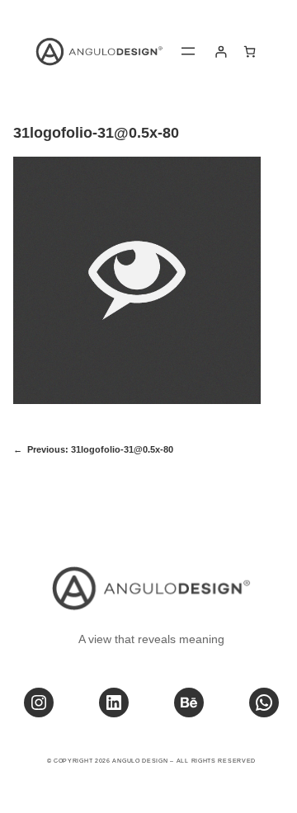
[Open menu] (188, 51)
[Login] (220, 51)
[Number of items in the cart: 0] (249, 51)
